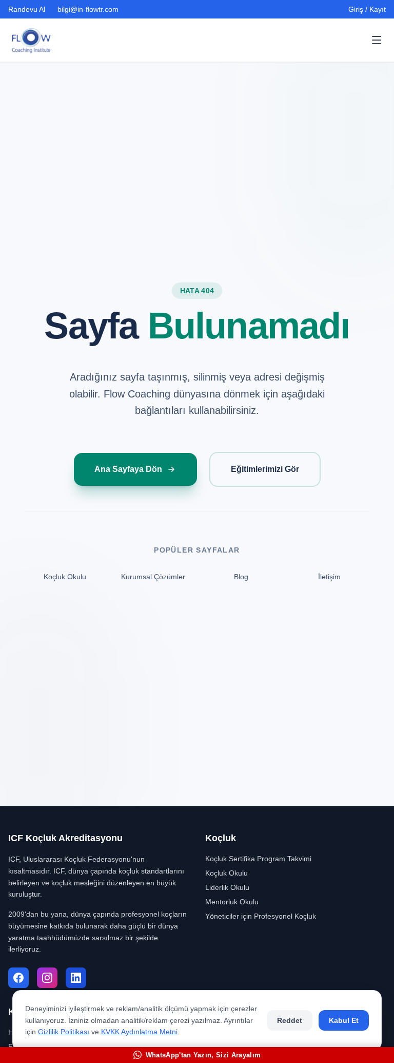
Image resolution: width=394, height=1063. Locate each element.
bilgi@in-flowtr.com (88, 9)
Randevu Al (26, 9)
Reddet (289, 1020)
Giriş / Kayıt (367, 9)
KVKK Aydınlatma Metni (139, 1032)
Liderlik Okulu (227, 887)
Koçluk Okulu (65, 577)
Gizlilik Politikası (63, 1032)
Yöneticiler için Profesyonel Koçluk (260, 916)
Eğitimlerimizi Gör (265, 469)
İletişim (329, 577)
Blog (241, 577)
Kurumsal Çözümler (153, 577)
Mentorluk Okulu (232, 902)
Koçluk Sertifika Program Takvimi (258, 859)
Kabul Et (344, 1020)
